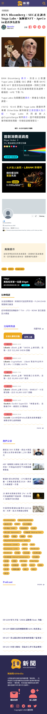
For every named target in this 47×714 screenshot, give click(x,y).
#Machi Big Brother (25, 520)
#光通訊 (36, 557)
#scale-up (7, 553)
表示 (24, 78)
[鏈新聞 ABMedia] (23, 3)
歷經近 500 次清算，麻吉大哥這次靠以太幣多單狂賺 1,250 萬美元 (17, 452)
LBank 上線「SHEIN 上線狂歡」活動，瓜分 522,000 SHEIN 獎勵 (23, 349)
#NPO (25, 549)
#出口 (32, 565)
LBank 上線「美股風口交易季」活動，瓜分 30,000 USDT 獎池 (23, 377)
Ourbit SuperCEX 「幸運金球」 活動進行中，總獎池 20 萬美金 (23, 405)
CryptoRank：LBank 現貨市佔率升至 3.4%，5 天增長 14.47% (23, 363)
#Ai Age (23, 561)
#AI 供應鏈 (27, 524)
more (39, 428)
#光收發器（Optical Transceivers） (16, 557)
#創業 (6, 565)
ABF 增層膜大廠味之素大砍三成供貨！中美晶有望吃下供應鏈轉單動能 (17, 467)
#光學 (24, 565)
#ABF (17, 524)
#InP (32, 544)
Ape (4, 269)
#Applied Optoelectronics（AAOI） (16, 540)
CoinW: (7, 417)
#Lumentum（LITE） (11, 549)
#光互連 (26, 553)
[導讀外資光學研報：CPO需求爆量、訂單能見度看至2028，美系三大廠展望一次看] (38, 484)
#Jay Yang (34, 561)
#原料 (40, 565)
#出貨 (34, 528)
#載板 (14, 536)
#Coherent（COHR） (11, 545)
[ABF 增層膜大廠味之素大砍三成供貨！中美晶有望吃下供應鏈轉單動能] (38, 469)
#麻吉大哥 (7, 524)
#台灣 (6, 569)
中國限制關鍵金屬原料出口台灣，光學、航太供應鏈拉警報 (17, 509)
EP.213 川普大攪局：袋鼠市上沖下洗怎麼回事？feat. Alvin (23, 647)
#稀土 (26, 569)
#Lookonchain (9, 520)
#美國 (6, 561)
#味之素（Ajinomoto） (12, 532)
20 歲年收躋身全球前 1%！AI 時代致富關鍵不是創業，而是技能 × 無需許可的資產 (17, 496)
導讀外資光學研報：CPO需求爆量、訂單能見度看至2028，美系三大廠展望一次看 (17, 481)
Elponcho (10, 26)
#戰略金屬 (16, 569)
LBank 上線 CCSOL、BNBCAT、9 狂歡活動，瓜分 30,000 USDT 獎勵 (23, 391)
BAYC (11, 269)
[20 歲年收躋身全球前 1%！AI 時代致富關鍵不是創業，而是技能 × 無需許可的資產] (38, 498)
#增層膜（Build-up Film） (33, 532)
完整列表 (37, 328)
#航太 (34, 569)
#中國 (17, 553)
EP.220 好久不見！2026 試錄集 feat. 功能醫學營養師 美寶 (23, 619)
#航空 (6, 573)
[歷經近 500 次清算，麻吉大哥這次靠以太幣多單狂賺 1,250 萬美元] (38, 455)
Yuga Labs (19, 269)
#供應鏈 (15, 565)
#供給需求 (24, 528)
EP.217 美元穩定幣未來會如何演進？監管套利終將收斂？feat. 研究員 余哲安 (23, 638)
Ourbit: (7, 403)
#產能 (6, 536)
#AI (30, 536)
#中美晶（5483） (10, 528)
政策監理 (5, 10)
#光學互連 (36, 553)
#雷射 (14, 561)
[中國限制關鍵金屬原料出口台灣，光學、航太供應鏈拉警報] (38, 512)
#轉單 (23, 536)
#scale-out (34, 549)
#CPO (25, 544)
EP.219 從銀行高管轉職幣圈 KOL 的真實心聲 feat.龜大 (23, 628)
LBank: (7, 347)
